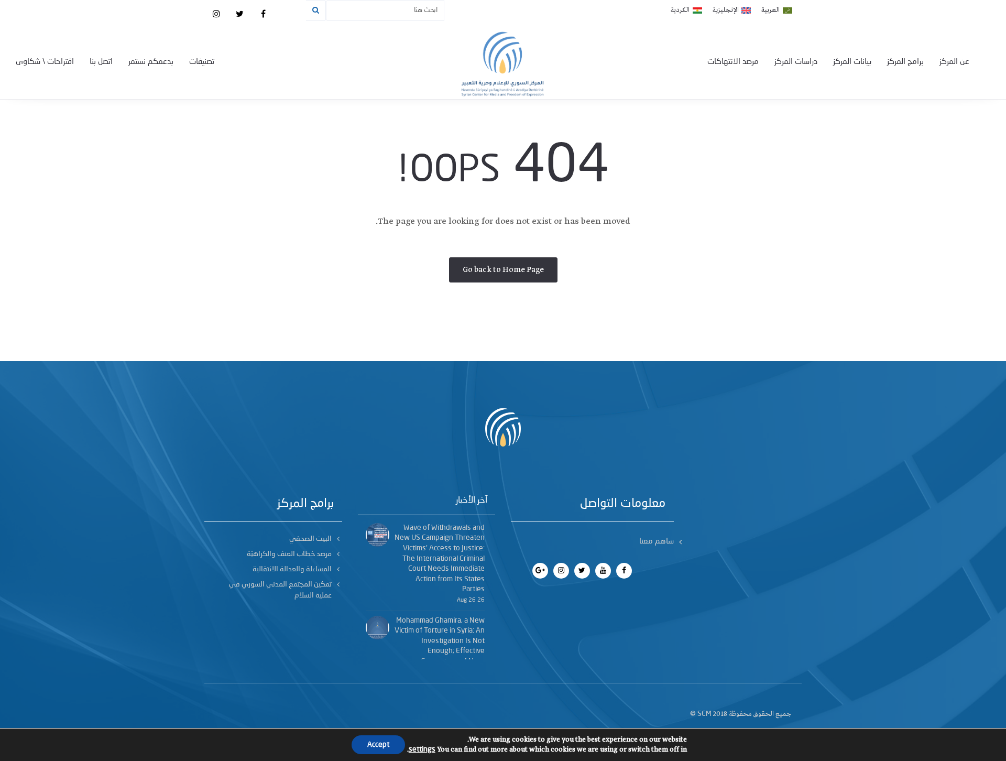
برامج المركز (905, 62)
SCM (704, 713)
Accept (378, 744)
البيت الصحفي (310, 538)
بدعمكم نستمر (150, 62)
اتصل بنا (101, 62)
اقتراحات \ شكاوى (45, 62)
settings (422, 749)
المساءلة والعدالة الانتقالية (292, 569)
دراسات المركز (795, 62)
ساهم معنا (656, 542)
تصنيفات (201, 62)
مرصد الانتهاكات (733, 62)
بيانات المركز (852, 62)
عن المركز (954, 62)
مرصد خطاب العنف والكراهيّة (289, 554)
